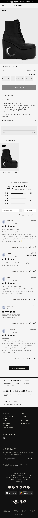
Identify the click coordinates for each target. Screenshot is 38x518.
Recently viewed (8, 141)
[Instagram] (9, 487)
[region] (18, 193)
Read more (11, 352)
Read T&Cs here (18, 465)
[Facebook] (21, 487)
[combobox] (27, 215)
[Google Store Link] (26, 493)
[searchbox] (10, 210)
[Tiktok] (13, 487)
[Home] (19, 5)
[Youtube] (24, 487)
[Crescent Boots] (9, 157)
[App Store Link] (11, 493)
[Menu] (2, 5)
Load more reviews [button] (19, 368)
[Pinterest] (17, 487)
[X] (28, 487)
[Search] (32, 6)
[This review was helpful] (30, 247)
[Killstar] (19, 502)
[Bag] (36, 6)
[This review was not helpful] (34, 247)
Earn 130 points (32, 70)
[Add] (16, 168)
